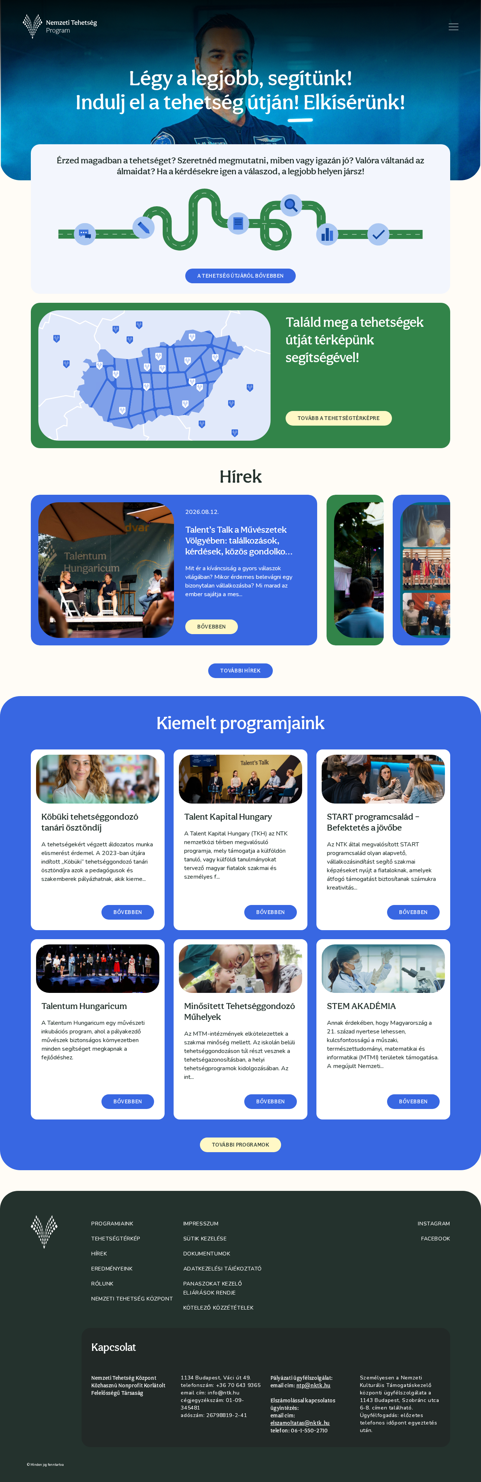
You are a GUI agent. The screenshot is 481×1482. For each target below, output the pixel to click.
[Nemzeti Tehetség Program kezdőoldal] (70, 26)
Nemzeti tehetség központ (132, 1298)
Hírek (99, 1253)
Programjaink (112, 1223)
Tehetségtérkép (116, 1238)
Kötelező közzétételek (218, 1307)
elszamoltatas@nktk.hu (300, 1423)
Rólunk (102, 1283)
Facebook (435, 1238)
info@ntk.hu (223, 1392)
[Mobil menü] (453, 27)
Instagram (434, 1223)
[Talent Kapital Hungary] (240, 779)
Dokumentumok (206, 1253)
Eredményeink (112, 1268)
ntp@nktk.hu (313, 1385)
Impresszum (200, 1223)
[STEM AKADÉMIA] (383, 968)
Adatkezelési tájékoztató (222, 1268)
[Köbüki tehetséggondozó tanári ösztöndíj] (97, 779)
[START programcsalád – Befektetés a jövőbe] (383, 779)
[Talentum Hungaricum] (97, 968)
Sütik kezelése (205, 1238)
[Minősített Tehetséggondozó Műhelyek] (240, 968)
